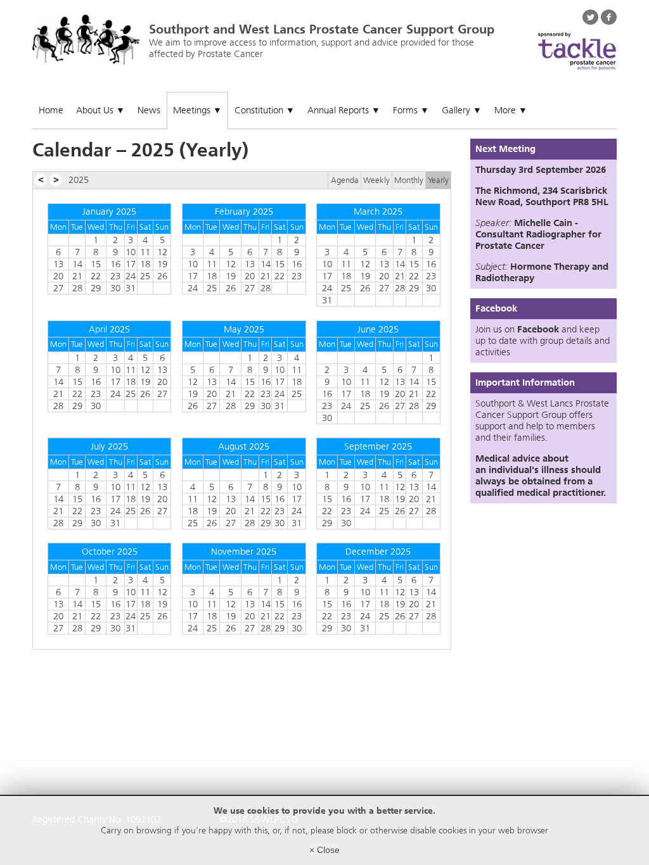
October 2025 (110, 551)
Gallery (462, 110)
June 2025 (378, 329)
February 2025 (244, 211)
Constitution (265, 110)
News (149, 110)
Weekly (376, 180)
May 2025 (244, 329)
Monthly (408, 180)
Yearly (438, 180)
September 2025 (378, 446)
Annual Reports (343, 110)
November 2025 (243, 551)
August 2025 (243, 446)
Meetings (197, 110)
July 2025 (109, 446)
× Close (324, 850)
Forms (411, 110)
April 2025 (109, 329)
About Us (100, 110)
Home (51, 110)
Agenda (345, 180)
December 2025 (378, 551)
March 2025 (378, 211)
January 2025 (109, 211)
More (510, 110)
